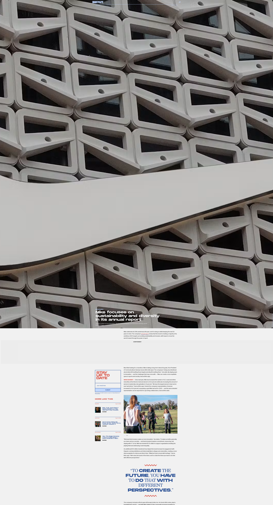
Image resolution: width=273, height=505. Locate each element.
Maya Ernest (98, 5)
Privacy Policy (97, 393)
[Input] (97, 2)
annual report (145, 334)
